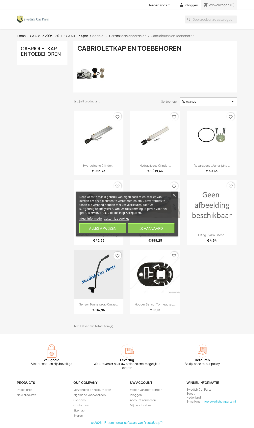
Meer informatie (90, 218)
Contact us (81, 405)
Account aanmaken (143, 400)
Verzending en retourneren (92, 390)
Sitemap (79, 410)
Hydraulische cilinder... (98, 165)
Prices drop (25, 390)
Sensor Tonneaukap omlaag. (98, 304)
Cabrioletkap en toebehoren (41, 51)
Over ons (79, 400)
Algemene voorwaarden (89, 395)
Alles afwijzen (102, 228)
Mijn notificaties (140, 405)
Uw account (141, 382)
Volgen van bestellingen (146, 390)
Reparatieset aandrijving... (212, 165)
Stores (78, 415)
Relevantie (208, 101)
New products (26, 395)
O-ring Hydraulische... (212, 235)
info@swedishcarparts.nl (219, 401)
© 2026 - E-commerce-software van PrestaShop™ (127, 423)
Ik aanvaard (151, 228)
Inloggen (136, 395)
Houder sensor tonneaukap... (155, 304)
